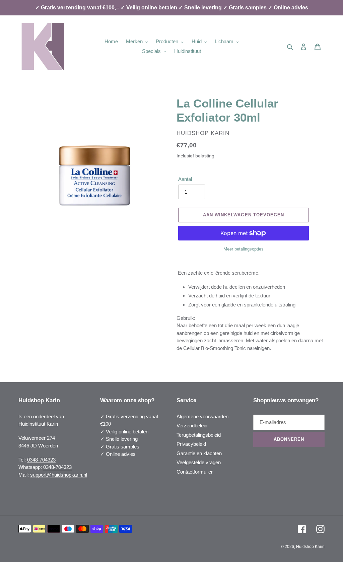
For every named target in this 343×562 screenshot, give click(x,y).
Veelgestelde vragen (199, 462)
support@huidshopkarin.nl (58, 475)
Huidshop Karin (310, 546)
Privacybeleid (191, 444)
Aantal (185, 179)
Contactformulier (195, 472)
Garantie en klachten (199, 453)
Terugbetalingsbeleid (199, 435)
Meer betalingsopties (243, 249)
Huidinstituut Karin (38, 424)
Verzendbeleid (192, 425)
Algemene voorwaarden (202, 416)
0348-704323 (41, 460)
